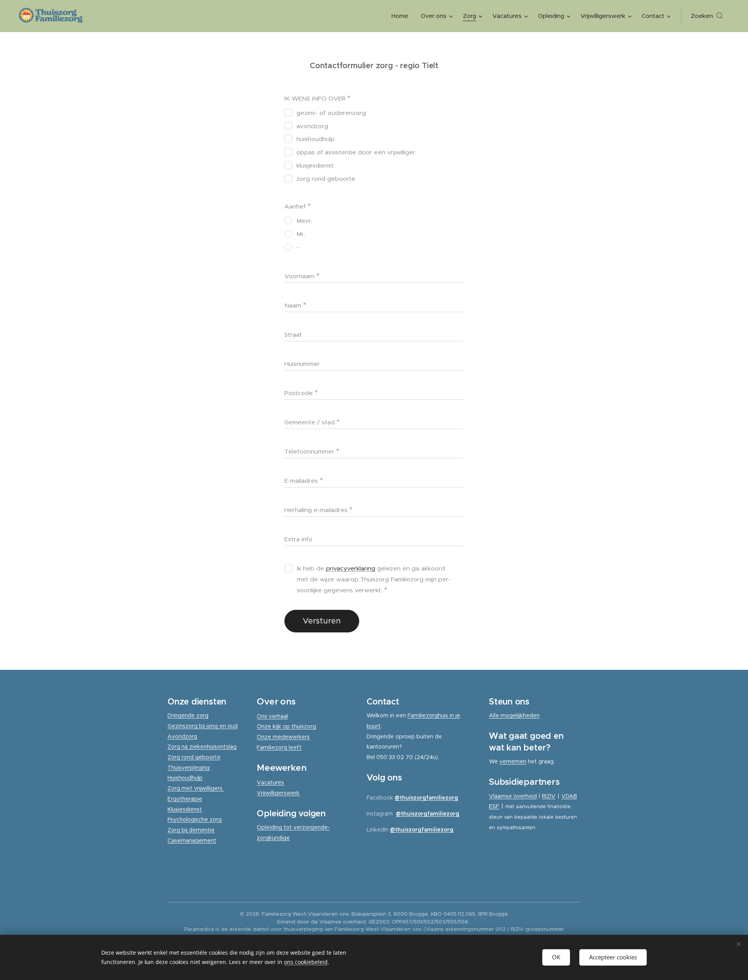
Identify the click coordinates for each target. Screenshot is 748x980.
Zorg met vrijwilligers (196, 788)
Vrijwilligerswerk (278, 792)
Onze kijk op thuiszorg (286, 726)
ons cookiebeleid (306, 962)
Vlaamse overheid (513, 796)
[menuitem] (402, 16)
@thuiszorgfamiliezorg (426, 797)
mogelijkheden (520, 715)
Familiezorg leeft (279, 747)
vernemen (512, 761)
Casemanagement (192, 840)
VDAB (569, 796)
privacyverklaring (350, 568)
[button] (706, 16)
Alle (495, 715)
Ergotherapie (185, 798)
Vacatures (270, 782)
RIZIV (549, 796)
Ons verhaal (272, 716)
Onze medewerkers (283, 736)
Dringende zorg (188, 715)
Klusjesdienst (185, 809)
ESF (494, 806)
